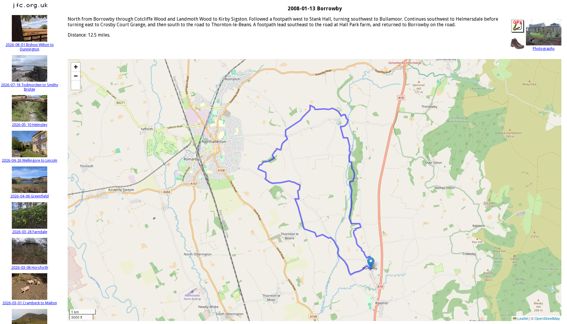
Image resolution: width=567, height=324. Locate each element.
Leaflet (522, 318)
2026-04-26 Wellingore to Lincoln (29, 160)
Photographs (544, 48)
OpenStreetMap (547, 318)
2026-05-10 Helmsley (29, 124)
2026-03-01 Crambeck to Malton (29, 303)
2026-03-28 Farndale (29, 232)
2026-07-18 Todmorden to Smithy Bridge (29, 87)
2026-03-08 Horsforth (29, 267)
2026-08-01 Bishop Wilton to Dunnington (30, 46)
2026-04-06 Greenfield (29, 196)
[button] (370, 263)
